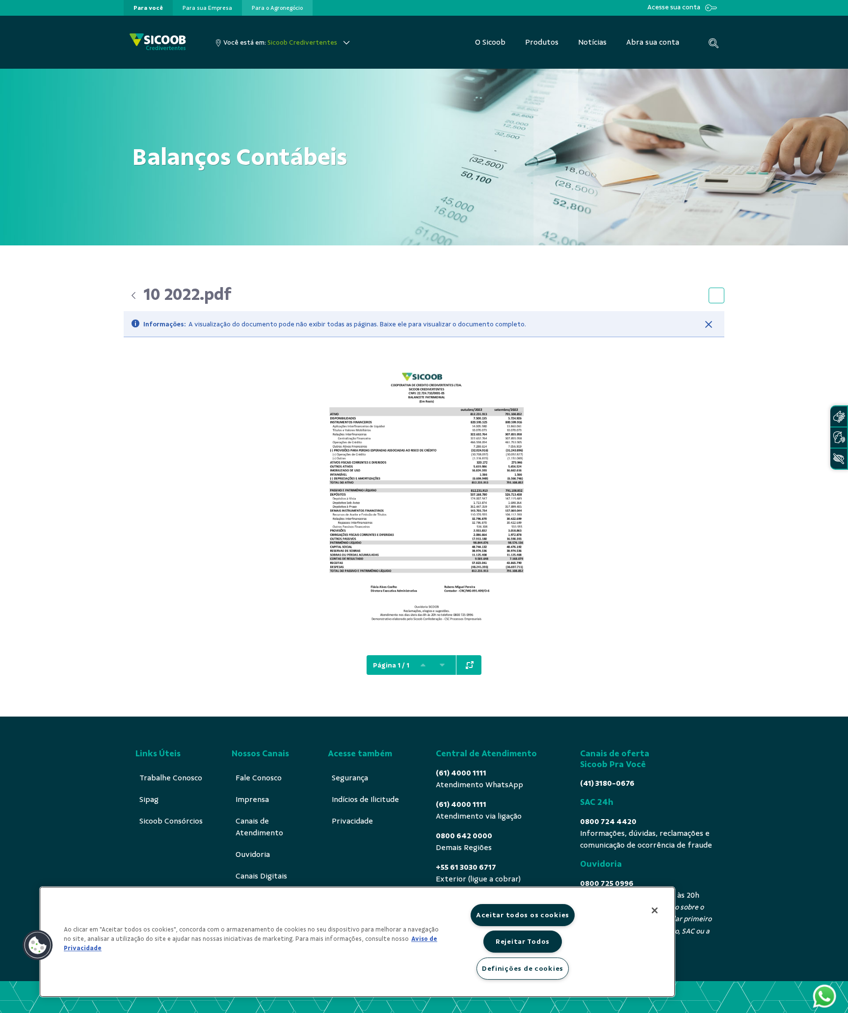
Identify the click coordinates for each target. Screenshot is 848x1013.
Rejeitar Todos (523, 941)
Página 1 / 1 (391, 665)
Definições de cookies (522, 968)
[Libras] (838, 416)
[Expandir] (469, 665)
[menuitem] (148, 8)
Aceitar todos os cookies (522, 915)
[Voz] (838, 437)
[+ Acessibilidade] (838, 459)
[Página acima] (423, 665)
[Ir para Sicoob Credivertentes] (158, 42)
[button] (37, 945)
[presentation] (148, 8)
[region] (357, 941)
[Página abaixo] (442, 665)
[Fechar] (708, 324)
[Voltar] (133, 295)
